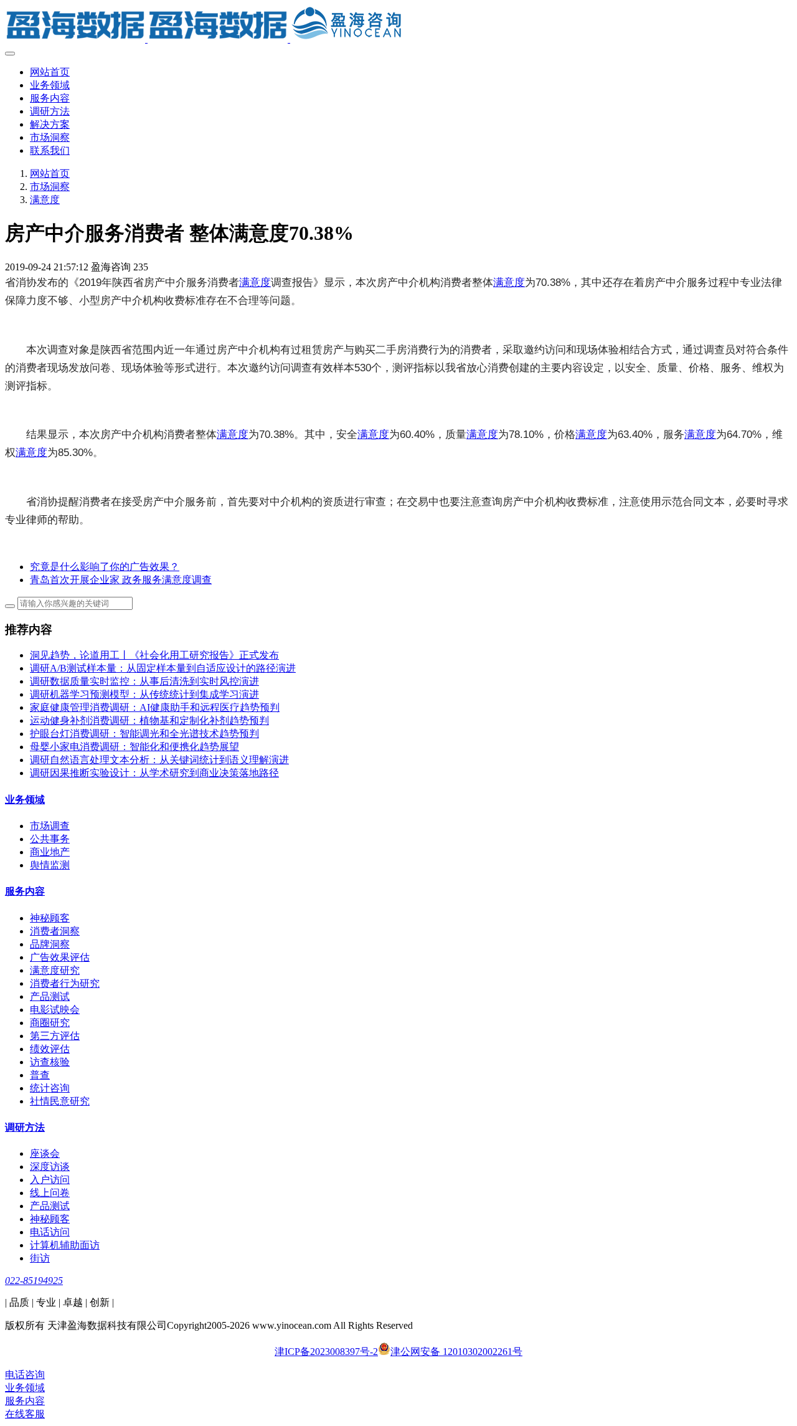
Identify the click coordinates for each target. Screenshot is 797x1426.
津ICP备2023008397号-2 (326, 1351)
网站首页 (50, 72)
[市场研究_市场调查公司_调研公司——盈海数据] (398, 25)
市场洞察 (50, 186)
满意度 (45, 199)
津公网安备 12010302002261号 (456, 1351)
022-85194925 (34, 1280)
